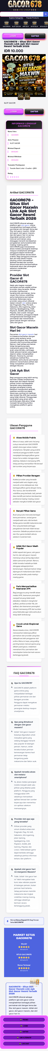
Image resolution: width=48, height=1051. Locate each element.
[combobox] (21, 14)
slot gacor (25, 225)
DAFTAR (35, 36)
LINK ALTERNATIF (25, 1038)
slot (23, 303)
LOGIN (13, 36)
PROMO (25, 1019)
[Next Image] (44, 76)
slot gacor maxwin (26, 334)
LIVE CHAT (25, 1044)
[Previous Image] (4, 76)
